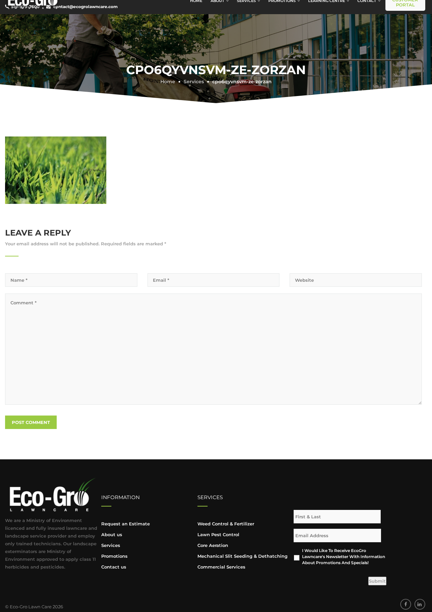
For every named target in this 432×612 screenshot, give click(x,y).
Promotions (114, 556)
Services (110, 545)
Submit (377, 581)
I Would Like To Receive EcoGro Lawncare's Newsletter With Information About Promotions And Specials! (343, 556)
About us (111, 534)
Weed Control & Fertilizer (225, 523)
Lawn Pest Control (218, 534)
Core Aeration (212, 545)
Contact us (113, 567)
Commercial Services (221, 567)
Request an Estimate (125, 523)
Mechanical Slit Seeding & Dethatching (242, 556)
